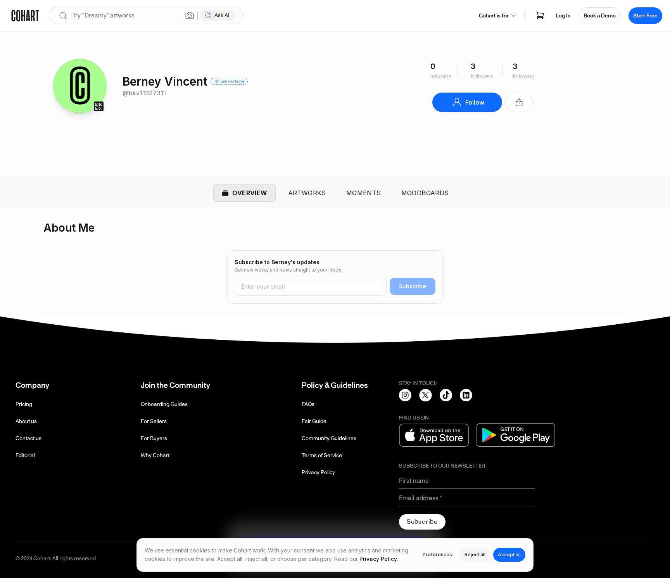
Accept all (509, 554)
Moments (363, 193)
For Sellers (154, 421)
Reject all (475, 554)
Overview (249, 193)
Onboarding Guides (164, 404)
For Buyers (154, 438)
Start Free (645, 15)
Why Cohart (155, 455)
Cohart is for (494, 15)
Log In (563, 15)
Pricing (24, 404)
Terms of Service (322, 455)
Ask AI (222, 15)
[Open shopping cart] (540, 15)
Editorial (25, 455)
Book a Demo (600, 15)
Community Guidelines (329, 438)
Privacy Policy (318, 472)
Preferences (437, 554)
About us (26, 421)
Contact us (28, 438)
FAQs (308, 404)
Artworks (307, 193)
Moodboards (425, 193)
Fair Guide (314, 421)
